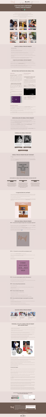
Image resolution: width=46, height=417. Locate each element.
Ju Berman (34, 225)
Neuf (12, 376)
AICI (15, 121)
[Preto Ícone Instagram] (29, 1)
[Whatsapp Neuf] (25, 1)
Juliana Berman (17, 159)
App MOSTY (20, 94)
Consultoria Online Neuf (32, 159)
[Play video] (16, 99)
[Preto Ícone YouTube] (28, 1)
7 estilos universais (27, 199)
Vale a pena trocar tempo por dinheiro (16, 75)
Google (24, 125)
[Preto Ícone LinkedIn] (26, 1)
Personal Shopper (29, 96)
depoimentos (18, 123)
